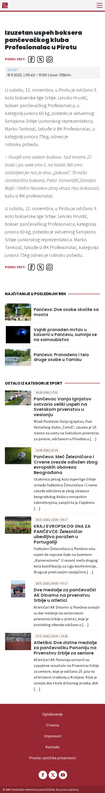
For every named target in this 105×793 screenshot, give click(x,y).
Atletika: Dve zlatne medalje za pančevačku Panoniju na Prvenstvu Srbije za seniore (65, 647)
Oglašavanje (52, 714)
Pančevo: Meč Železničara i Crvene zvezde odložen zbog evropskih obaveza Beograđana (66, 464)
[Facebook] (42, 775)
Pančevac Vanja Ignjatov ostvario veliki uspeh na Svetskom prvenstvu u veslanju (62, 407)
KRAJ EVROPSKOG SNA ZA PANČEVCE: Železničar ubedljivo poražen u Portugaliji (62, 534)
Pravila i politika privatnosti (52, 757)
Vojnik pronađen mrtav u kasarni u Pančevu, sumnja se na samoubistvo (65, 334)
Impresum (52, 735)
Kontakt (52, 746)
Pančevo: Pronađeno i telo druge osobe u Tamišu (61, 357)
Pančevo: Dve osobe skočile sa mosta (66, 312)
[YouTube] (62, 775)
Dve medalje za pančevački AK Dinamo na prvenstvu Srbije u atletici (65, 595)
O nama (52, 725)
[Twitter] (52, 775)
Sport (12, 70)
